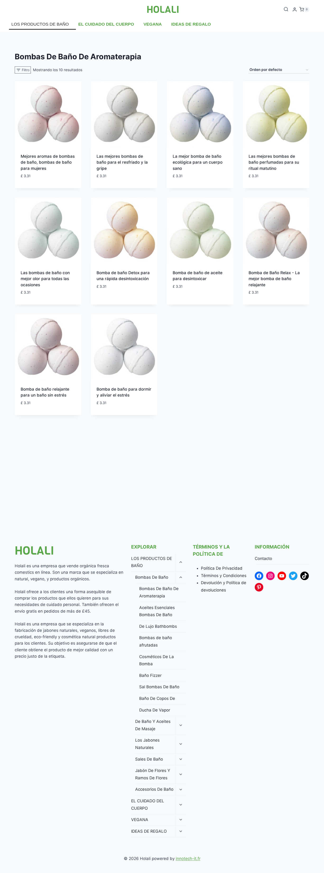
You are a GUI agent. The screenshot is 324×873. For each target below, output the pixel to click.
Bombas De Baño (151, 577)
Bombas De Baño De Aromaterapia (159, 592)
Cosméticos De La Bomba (156, 660)
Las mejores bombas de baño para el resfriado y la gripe (122, 162)
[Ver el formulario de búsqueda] (286, 9)
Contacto (263, 558)
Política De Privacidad (221, 568)
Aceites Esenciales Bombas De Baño (157, 611)
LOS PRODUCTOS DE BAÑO (40, 24)
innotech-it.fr (188, 858)
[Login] (294, 9)
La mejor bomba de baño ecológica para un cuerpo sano (197, 162)
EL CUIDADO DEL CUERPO (106, 24)
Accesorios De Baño (154, 789)
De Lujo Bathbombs (158, 626)
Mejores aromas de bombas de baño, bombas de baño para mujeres (48, 162)
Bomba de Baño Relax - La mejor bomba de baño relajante (274, 278)
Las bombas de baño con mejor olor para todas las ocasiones (45, 278)
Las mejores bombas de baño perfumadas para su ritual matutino (274, 162)
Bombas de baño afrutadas (155, 641)
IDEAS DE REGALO (191, 24)
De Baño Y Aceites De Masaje (153, 725)
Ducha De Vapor (154, 710)
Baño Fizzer (150, 675)
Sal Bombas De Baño (159, 686)
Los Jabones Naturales (147, 744)
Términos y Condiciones (223, 575)
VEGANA (152, 24)
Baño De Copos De (157, 698)
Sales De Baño (149, 759)
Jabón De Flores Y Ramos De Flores (152, 774)
